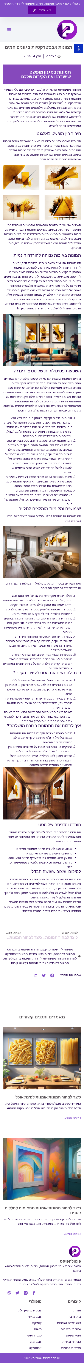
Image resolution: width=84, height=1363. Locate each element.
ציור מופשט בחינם (41, 954)
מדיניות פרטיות (71, 1348)
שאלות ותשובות (71, 1329)
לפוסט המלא (72, 1118)
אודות (77, 1310)
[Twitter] (17, 1293)
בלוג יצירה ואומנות (69, 1323)
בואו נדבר (75, 1316)
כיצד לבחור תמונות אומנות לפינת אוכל (48, 1097)
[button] (9, 29)
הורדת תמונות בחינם (25, 949)
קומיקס (37, 1323)
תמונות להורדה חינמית (54, 963)
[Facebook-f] (34, 1293)
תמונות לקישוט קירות (24, 963)
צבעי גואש (35, 1316)
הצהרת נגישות (71, 1341)
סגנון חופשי (34, 1335)
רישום (38, 1329)
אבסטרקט (35, 1348)
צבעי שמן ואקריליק (30, 1310)
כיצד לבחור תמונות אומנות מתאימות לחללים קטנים (43, 1210)
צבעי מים (36, 1341)
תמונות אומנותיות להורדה (49, 958)
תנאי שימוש (73, 1335)
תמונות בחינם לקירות (17, 958)
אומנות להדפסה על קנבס (56, 949)
